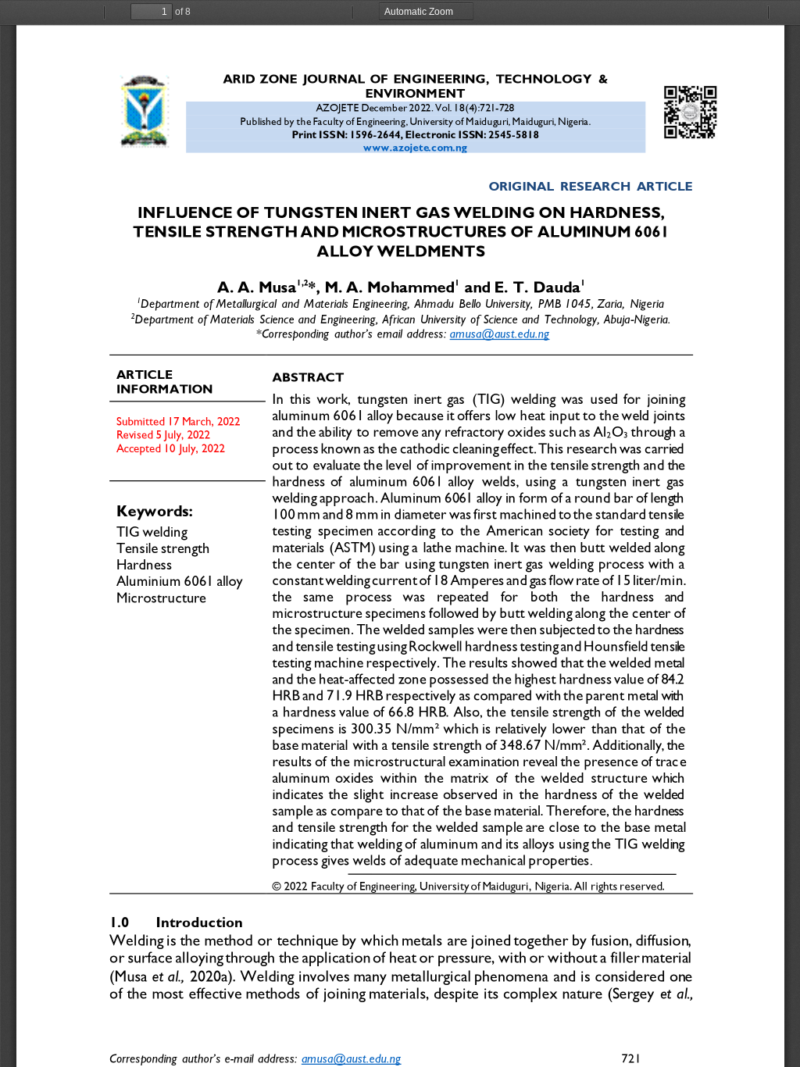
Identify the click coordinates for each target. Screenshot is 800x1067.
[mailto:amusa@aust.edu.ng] (351, 1057)
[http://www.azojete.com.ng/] (415, 146)
